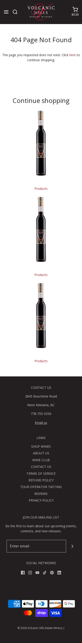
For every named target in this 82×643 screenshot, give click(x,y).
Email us (41, 422)
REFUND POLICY (41, 480)
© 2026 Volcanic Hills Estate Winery (40, 628)
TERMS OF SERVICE (41, 473)
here (72, 55)
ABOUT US (41, 453)
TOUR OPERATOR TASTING (41, 487)
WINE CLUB (41, 460)
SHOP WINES (41, 446)
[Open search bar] (16, 12)
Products (41, 188)
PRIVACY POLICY (41, 500)
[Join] (72, 546)
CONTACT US (41, 466)
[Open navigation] (6, 12)
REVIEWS (41, 493)
